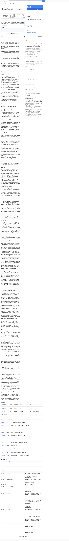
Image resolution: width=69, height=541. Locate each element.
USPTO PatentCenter (35, 31)
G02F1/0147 (3, 21)
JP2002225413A (3, 432)
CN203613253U (3, 438)
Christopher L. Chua (36, 11)
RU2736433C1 (3, 439)
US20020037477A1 (3, 452)
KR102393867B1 (3, 428)
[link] (12, 23)
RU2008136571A (3, 425)
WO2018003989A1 (3, 448)
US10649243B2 (3, 435)
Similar (39, 9)
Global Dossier (32, 32)
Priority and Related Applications (31, 30)
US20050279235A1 (3, 405)
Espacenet (28, 32)
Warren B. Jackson (32, 11)
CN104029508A (3, 455)
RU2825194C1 (3, 449)
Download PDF (30, 9)
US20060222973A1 (3, 407)
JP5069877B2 (2, 422)
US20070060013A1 (3, 408)
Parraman (2, 442)
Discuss (35, 32)
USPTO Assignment (39, 31)
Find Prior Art (35, 9)
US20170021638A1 (3, 411)
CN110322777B (3, 429)
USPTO (31, 31)
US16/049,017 (3, 462)
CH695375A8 (2, 445)
